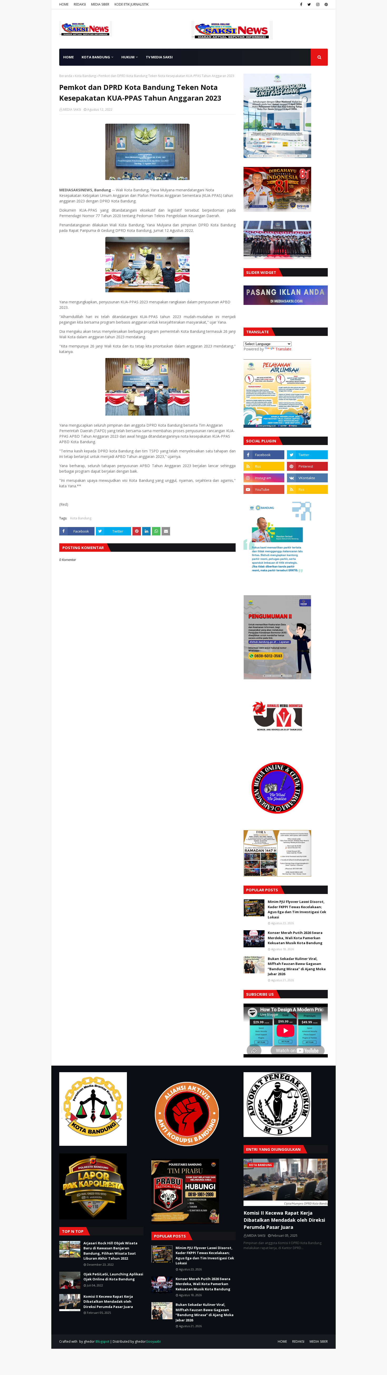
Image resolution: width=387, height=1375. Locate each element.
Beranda (65, 76)
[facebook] (301, 4)
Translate (283, 348)
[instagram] (318, 4)
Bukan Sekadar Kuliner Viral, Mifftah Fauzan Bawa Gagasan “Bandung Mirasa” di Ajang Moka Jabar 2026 (297, 966)
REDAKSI (80, 4)
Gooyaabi (153, 1341)
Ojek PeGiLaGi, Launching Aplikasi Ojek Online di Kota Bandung (113, 1277)
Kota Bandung (85, 76)
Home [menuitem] (68, 57)
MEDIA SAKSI (72, 109)
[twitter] (309, 4)
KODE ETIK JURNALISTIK (131, 4)
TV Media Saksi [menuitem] (159, 57)
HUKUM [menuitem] (128, 57)
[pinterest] (325, 4)
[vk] (307, 477)
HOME (63, 4)
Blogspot (102, 1341)
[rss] (264, 466)
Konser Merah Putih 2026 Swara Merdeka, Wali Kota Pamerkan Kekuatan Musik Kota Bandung (295, 937)
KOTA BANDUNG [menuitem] (96, 57)
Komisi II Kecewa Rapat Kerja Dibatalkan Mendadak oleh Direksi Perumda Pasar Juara (108, 1301)
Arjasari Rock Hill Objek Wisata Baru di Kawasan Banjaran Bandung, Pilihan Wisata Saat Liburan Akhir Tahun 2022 (110, 1251)
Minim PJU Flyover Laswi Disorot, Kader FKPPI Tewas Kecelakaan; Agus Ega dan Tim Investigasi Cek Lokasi (297, 909)
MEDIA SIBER (100, 4)
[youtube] (264, 489)
